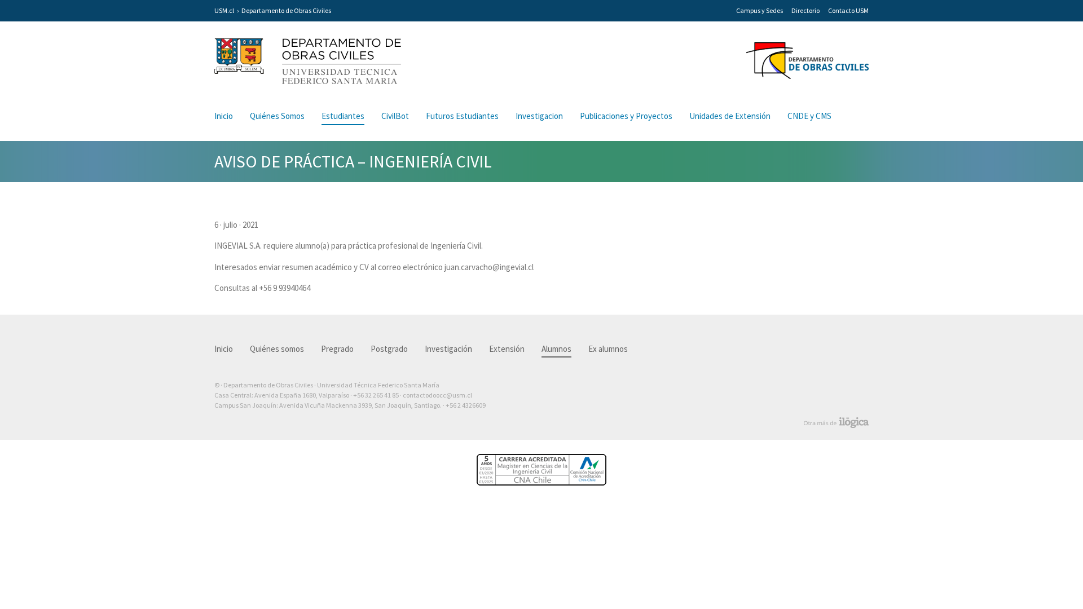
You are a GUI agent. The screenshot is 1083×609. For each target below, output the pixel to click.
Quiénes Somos (277, 116)
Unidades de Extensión (730, 116)
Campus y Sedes (759, 10)
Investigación (448, 348)
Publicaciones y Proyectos (626, 116)
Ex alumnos (608, 348)
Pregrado (337, 348)
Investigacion (539, 116)
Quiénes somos (277, 348)
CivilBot (395, 116)
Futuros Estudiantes (462, 116)
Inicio (223, 116)
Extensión (507, 348)
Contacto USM (848, 10)
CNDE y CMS (809, 116)
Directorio (805, 10)
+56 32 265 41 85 (376, 395)
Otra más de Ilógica (836, 423)
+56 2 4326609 (466, 405)
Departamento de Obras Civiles (286, 10)
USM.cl (224, 10)
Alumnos (556, 348)
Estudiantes (343, 116)
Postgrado (389, 348)
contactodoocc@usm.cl (437, 395)
